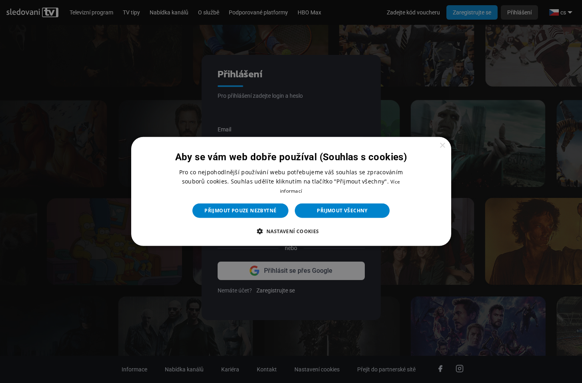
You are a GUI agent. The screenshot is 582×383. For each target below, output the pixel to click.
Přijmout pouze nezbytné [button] (240, 210)
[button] (291, 231)
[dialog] (291, 191)
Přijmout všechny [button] (342, 210)
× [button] (442, 146)
